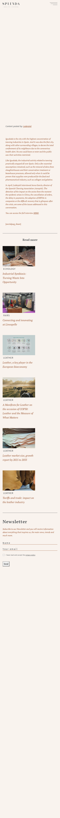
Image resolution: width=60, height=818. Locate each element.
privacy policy (30, 555)
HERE (36, 213)
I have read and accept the (20, 555)
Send (6, 563)
